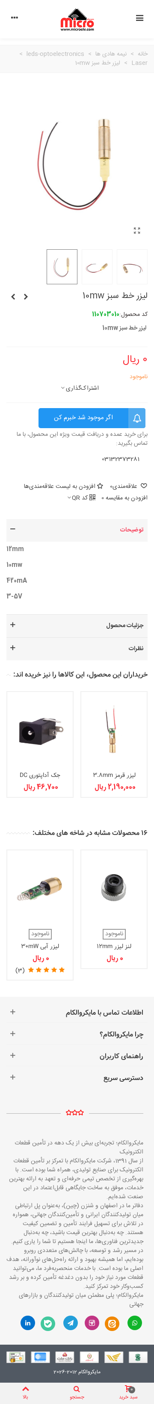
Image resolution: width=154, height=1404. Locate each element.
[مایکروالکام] (77, 19)
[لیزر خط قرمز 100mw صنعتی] (12, 297)
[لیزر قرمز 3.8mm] (114, 729)
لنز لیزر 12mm (114, 946)
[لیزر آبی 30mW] (25, 297)
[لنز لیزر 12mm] (114, 887)
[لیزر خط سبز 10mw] (136, 231)
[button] (77, 530)
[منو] (139, 19)
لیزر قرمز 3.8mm (114, 775)
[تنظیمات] (14, 19)
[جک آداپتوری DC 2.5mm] (40, 729)
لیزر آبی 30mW (40, 946)
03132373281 (120, 459)
